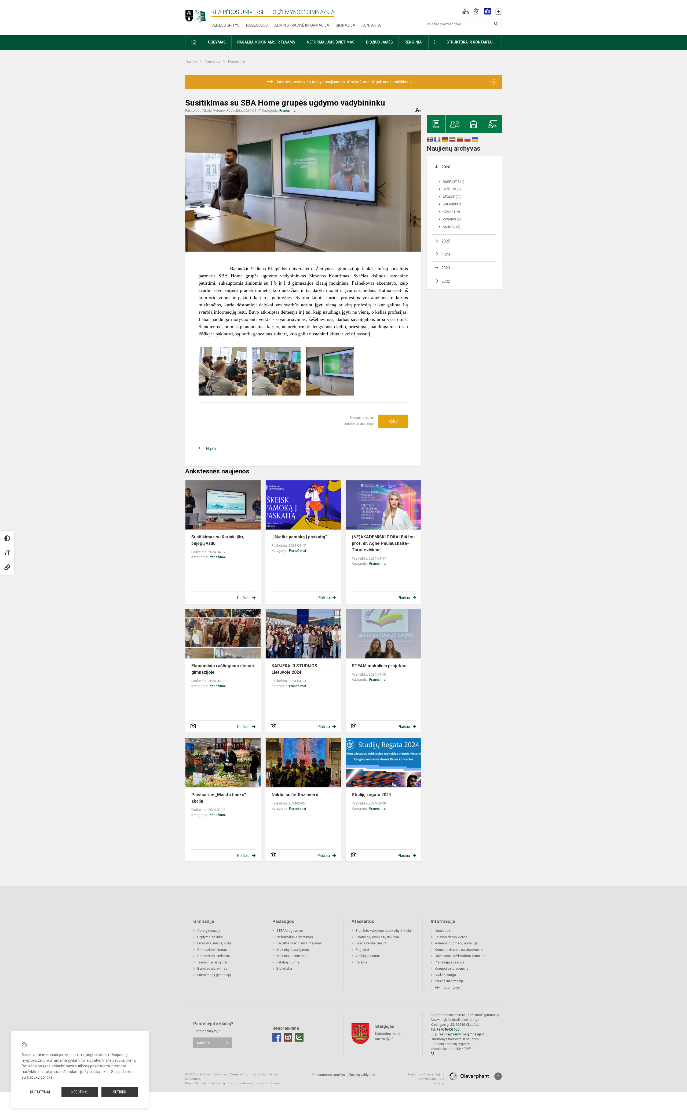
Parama (361, 962)
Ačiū (393, 421)
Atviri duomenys (447, 987)
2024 (445, 254)
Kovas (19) (451, 212)
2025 (445, 241)
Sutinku (119, 1092)
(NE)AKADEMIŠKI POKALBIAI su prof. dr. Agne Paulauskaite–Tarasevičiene (383, 543)
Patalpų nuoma (287, 962)
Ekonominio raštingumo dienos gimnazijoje (222, 669)
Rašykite (204, 1043)
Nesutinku (80, 1092)
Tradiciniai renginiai (212, 962)
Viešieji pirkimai (368, 956)
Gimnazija (345, 25)
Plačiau (243, 598)
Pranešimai (236, 61)
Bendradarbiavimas (212, 968)
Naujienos (213, 61)
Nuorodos (443, 931)
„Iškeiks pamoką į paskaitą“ (299, 536)
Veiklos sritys (225, 25)
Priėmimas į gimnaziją (214, 975)
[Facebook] (276, 1037)
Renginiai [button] (413, 42)
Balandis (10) (454, 204)
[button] (465, 11)
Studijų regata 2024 (371, 794)
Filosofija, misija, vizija (214, 943)
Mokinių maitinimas (291, 956)
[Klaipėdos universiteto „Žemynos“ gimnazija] (198, 13)
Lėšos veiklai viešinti (371, 943)
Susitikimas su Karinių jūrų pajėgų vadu (217, 540)
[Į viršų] (498, 1076)
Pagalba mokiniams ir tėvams (299, 943)
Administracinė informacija (301, 25)
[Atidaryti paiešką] (496, 24)
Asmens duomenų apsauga (456, 943)
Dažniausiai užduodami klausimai (460, 956)
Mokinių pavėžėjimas (292, 950)
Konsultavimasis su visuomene (459, 950)
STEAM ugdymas (289, 931)
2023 (445, 268)
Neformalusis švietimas (294, 937)
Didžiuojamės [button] (379, 42)
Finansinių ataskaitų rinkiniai (377, 937)
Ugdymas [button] (217, 42)
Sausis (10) (451, 227)
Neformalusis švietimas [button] (331, 42)
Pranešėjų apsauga (449, 962)
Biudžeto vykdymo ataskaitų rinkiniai (384, 931)
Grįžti (211, 448)
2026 (445, 167)
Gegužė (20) (452, 197)
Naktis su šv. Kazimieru (295, 794)
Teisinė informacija (449, 981)
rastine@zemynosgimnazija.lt (461, 1034)
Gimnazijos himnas (212, 950)
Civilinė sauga (445, 975)
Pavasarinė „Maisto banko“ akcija (218, 798)
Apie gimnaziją (208, 931)
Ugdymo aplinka (210, 937)
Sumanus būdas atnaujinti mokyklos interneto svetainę (425, 1079)
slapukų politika (40, 1077)
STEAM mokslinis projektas (380, 665)
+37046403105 (448, 1029)
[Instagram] (288, 1037)
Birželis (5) (452, 189)
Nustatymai (40, 1092)
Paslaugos (257, 25)
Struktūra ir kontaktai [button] (470, 42)
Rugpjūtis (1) (453, 182)
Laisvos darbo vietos (451, 937)
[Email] (299, 1037)
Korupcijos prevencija (451, 968)
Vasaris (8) (452, 219)
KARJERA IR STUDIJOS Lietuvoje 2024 (294, 669)
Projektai (362, 950)
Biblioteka (284, 968)
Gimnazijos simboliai (213, 956)
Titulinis (191, 61)
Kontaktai (372, 25)
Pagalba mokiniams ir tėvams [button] (266, 42)
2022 (445, 281)
